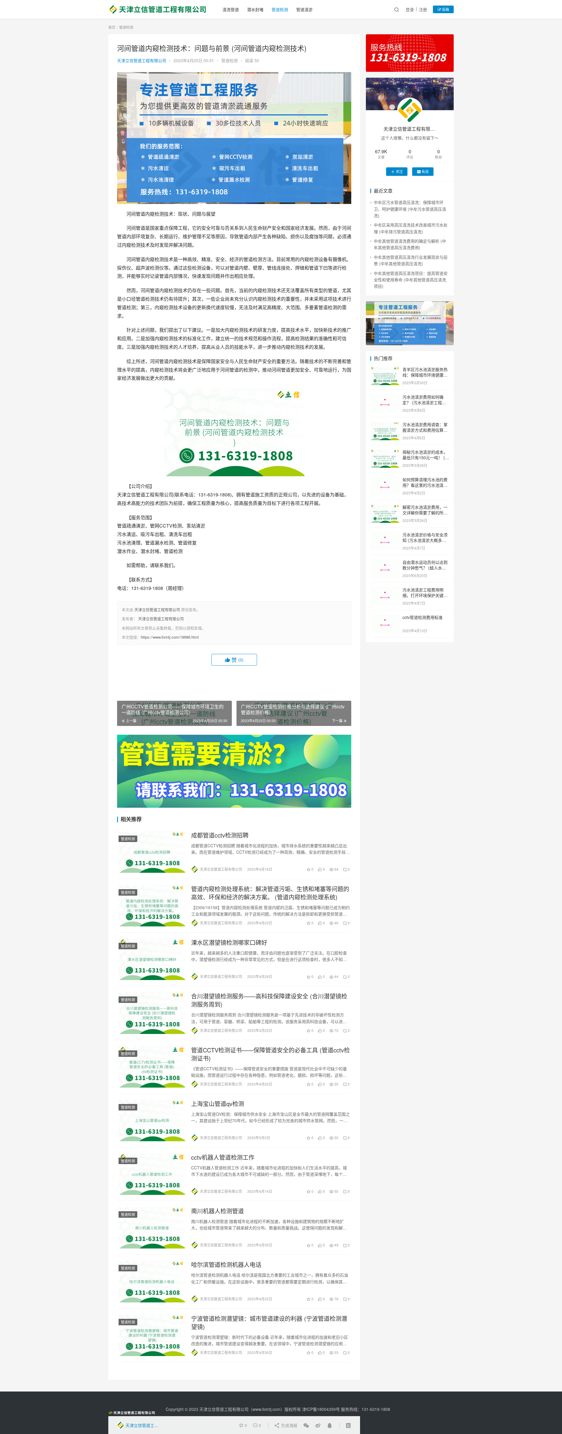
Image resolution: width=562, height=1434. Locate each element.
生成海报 (288, 1425)
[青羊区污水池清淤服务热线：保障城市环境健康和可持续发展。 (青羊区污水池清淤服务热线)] (385, 370)
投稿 (445, 9)
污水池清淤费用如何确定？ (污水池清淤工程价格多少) (424, 402)
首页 (111, 27)
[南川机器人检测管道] (152, 1227)
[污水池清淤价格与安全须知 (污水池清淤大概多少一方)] (385, 535)
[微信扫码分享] (306, 1425)
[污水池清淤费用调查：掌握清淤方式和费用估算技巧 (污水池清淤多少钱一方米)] (385, 425)
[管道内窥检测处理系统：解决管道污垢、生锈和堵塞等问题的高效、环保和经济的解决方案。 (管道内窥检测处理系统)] (152, 905)
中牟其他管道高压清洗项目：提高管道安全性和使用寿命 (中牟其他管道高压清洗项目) (411, 279)
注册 (423, 9)
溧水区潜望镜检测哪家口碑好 (229, 942)
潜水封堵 (255, 9)
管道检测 (280, 9)
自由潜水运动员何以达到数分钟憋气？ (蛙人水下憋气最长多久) (425, 567)
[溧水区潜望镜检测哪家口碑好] (152, 959)
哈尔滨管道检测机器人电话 (226, 1265)
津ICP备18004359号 (321, 1409)
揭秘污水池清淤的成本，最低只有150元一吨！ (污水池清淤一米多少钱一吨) (425, 457)
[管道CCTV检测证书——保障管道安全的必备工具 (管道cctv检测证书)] (152, 1067)
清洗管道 (230, 9)
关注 (399, 171)
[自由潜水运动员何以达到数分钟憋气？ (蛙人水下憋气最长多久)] (385, 563)
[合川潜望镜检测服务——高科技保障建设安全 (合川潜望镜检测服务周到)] (152, 1013)
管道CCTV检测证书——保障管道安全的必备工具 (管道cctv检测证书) (270, 1054)
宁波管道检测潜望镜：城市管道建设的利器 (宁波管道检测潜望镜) (269, 1322)
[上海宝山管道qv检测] (152, 1120)
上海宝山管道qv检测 (217, 1104)
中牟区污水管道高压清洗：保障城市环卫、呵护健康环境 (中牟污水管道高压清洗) (410, 208)
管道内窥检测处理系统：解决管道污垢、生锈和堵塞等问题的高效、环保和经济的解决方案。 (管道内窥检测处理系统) (270, 893)
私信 (425, 171)
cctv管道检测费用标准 (422, 617)
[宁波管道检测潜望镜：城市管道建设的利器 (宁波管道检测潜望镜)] (152, 1335)
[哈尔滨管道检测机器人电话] (152, 1281)
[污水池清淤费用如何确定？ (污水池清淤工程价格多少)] (385, 397)
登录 (410, 9)
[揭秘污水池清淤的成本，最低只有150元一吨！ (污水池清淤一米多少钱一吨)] (385, 452)
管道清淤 (304, 9)
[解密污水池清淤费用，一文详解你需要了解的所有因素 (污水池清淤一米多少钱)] (385, 508)
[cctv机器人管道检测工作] (152, 1174)
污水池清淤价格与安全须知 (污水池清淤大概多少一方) (425, 540)
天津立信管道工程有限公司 (141, 60)
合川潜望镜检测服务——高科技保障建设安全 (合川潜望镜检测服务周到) (269, 1000)
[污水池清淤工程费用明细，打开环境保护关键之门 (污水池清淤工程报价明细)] (385, 590)
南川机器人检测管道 (217, 1211)
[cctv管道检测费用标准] (385, 618)
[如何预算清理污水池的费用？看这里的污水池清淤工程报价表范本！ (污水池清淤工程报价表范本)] (385, 480)
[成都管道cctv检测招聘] (152, 852)
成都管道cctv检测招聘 (220, 835)
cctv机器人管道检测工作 (222, 1157)
